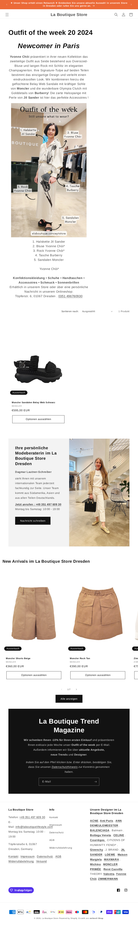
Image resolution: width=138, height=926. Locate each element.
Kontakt (13, 856)
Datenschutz (45, 856)
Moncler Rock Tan (80, 658)
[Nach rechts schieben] (76, 689)
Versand (41, 861)
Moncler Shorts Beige (18, 658)
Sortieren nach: (70, 311)
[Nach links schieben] (61, 689)
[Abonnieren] (95, 782)
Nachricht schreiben (32, 520)
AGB (52, 840)
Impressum (27, 856)
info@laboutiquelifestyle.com (34, 826)
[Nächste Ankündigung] (131, 4)
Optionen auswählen (38, 419)
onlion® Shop (96, 918)
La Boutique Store (50, 918)
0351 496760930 (70, 296)
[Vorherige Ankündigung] (6, 4)
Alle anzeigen (69, 698)
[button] (7, 14)
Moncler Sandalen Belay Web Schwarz (33, 402)
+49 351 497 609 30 (32, 817)
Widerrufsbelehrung (21, 861)
